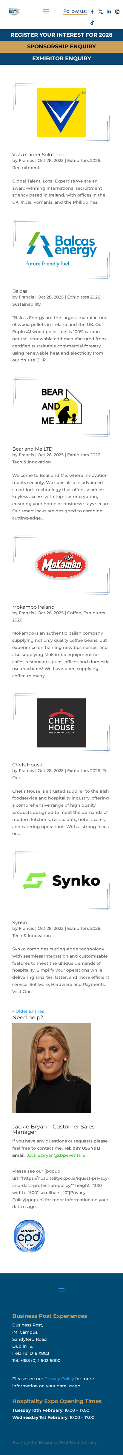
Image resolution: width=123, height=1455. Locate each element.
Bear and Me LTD (32, 449)
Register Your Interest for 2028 (61, 35)
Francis (26, 160)
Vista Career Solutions (38, 154)
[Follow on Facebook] (92, 11)
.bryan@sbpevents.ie (56, 1155)
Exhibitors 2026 (83, 160)
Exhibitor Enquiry (61, 58)
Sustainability (26, 304)
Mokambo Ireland (33, 607)
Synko (19, 922)
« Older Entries (28, 1011)
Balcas (19, 291)
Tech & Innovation (31, 462)
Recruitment (26, 167)
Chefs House (27, 765)
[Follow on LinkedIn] (109, 11)
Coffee (74, 613)
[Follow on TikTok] (92, 22)
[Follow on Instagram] (117, 11)
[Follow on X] (100, 11)
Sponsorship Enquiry (61, 46)
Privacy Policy (59, 1378)
